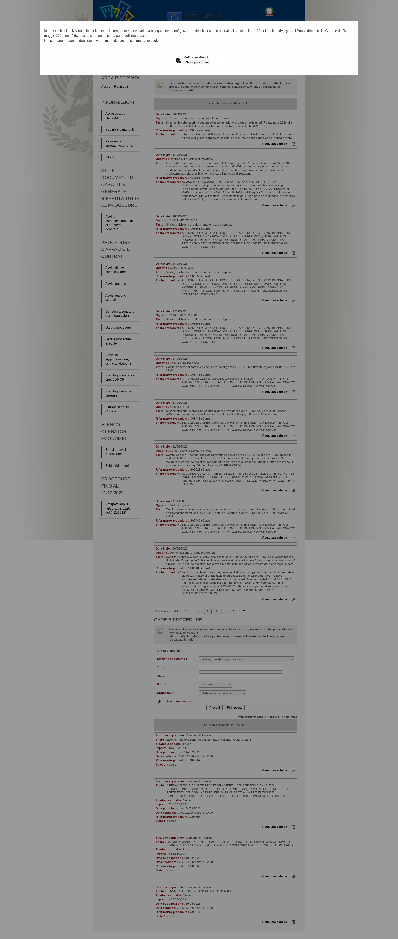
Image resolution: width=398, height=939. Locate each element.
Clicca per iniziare (197, 62)
